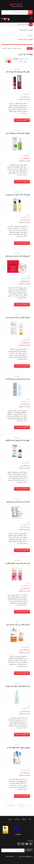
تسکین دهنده (17, 130)
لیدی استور (16, 856)
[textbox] (17, 35)
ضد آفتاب (17, 315)
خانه (31, 24)
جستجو (29, 850)
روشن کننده (17, 253)
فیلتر (30, 48)
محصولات (23, 819)
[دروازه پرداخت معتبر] (5, 830)
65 (12, 806)
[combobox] (17, 35)
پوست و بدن (25, 24)
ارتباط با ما (16, 819)
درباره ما (10, 819)
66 (9, 806)
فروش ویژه (17, 69)
